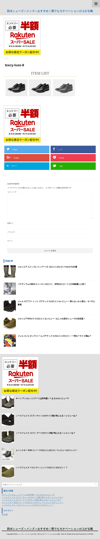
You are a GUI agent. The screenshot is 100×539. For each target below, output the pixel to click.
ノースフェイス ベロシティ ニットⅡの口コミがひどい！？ (42, 467)
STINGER (90, 534)
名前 (10, 223)
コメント (11, 192)
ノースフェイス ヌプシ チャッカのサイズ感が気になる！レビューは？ (46, 416)
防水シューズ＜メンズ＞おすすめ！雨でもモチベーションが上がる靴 (50, 11)
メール (11, 232)
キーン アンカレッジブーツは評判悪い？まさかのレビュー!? (42, 398)
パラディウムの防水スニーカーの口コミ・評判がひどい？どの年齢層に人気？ (52, 284)
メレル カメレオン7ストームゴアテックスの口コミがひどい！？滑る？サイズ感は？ (54, 336)
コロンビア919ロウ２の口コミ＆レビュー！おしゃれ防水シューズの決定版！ (51, 319)
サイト (9, 241)
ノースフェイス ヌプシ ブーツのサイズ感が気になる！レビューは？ (45, 433)
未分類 (5, 515)
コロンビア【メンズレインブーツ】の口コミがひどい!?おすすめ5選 (47, 267)
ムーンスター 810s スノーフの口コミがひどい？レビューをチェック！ (47, 450)
